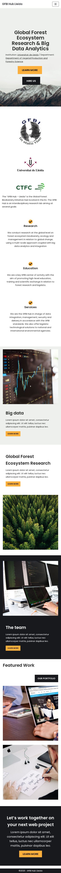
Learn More (13, 433)
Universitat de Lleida (28, 54)
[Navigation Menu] (55, 4)
